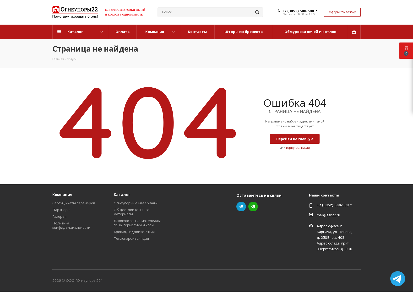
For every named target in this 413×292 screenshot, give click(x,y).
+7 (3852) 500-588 (298, 11)
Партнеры (61, 209)
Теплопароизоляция (131, 238)
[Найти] (257, 12)
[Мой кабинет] (354, 32)
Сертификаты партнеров (73, 203)
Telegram (241, 206)
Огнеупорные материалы (136, 203)
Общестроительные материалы (131, 211)
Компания (62, 194)
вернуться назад (298, 148)
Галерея (59, 216)
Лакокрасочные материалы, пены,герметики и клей (138, 222)
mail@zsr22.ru (328, 214)
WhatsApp (253, 206)
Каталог (122, 194)
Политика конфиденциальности (71, 225)
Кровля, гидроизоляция (134, 231)
